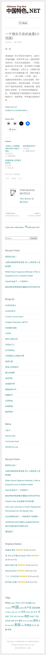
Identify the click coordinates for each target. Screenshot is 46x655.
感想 (26, 616)
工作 (11, 616)
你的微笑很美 (11, 328)
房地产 (32, 616)
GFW (23, 603)
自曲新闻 (9, 406)
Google (28, 603)
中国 (15, 607)
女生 (28, 612)
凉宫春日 (8, 612)
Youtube (8, 608)
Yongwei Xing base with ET (16, 322)
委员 (31, 612)
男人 (20, 178)
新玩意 (17, 174)
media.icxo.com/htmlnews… (17, 110)
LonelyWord (10, 311)
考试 (22, 625)
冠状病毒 (36, 608)
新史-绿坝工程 (11, 565)
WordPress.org (11, 447)
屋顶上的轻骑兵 (12, 367)
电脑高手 (9, 395)
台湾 (19, 612)
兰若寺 (8, 333)
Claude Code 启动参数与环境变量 (19, 501)
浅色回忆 (9, 378)
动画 (12, 612)
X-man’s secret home (14, 317)
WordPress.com (23, 648)
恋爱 (22, 616)
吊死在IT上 (10, 345)
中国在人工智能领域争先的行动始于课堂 (12, 148)
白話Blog (9, 401)
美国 (17, 624)
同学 (23, 612)
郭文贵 (34, 625)
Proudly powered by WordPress (23, 642)
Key (33, 603)
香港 (9, 630)
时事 (12, 621)
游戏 (31, 621)
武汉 (27, 621)
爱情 (35, 620)
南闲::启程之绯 (11, 339)
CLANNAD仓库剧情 (34, 215)
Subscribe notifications (15, 227)
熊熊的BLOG (10, 389)
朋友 (20, 621)
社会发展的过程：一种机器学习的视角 (21, 516)
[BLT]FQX (18, 42)
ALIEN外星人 (10, 305)
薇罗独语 (9, 412)
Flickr (18, 603)
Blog (7, 603)
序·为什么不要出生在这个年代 (18, 556)
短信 (8, 625)
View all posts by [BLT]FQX (27, 200)
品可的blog (9, 350)
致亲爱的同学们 (29, 146)
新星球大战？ (11, 257)
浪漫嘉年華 (10, 384)
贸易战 (27, 625)
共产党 (27, 607)
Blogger (12, 603)
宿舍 (7, 616)
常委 (15, 616)
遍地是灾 (9, 531)
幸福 (18, 616)
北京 (16, 612)
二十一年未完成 (12, 576)
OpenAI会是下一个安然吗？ (17, 281)
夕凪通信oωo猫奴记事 (14, 356)
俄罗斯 (21, 608)
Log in (7, 430)
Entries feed (10, 436)
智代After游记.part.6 (12, 215)
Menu (24, 23)
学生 (7, 178)
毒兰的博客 (10, 373)
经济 (12, 625)
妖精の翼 (9, 361)
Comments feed (12, 441)
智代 (16, 621)
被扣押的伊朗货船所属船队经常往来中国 (22, 287)
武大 (24, 621)
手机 (37, 616)
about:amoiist (10, 571)
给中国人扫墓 (11, 582)
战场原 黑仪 (10, 550)
